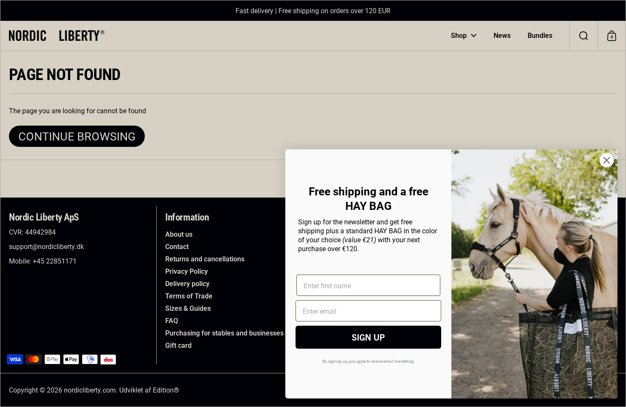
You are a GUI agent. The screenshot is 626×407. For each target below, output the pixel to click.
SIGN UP (368, 337)
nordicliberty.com (90, 389)
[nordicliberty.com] (56, 35)
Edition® (166, 389)
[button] (583, 36)
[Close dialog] (606, 160)
